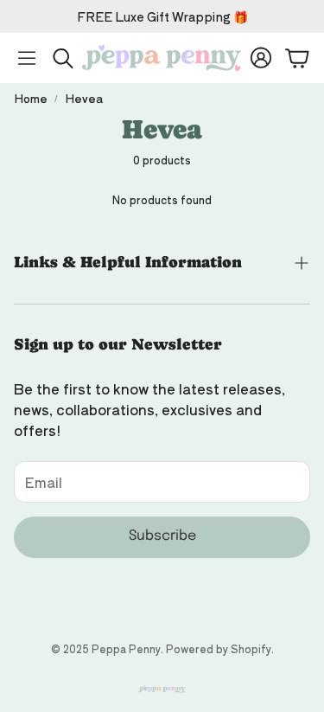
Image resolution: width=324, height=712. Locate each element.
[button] (27, 58)
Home (31, 98)
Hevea (84, 98)
